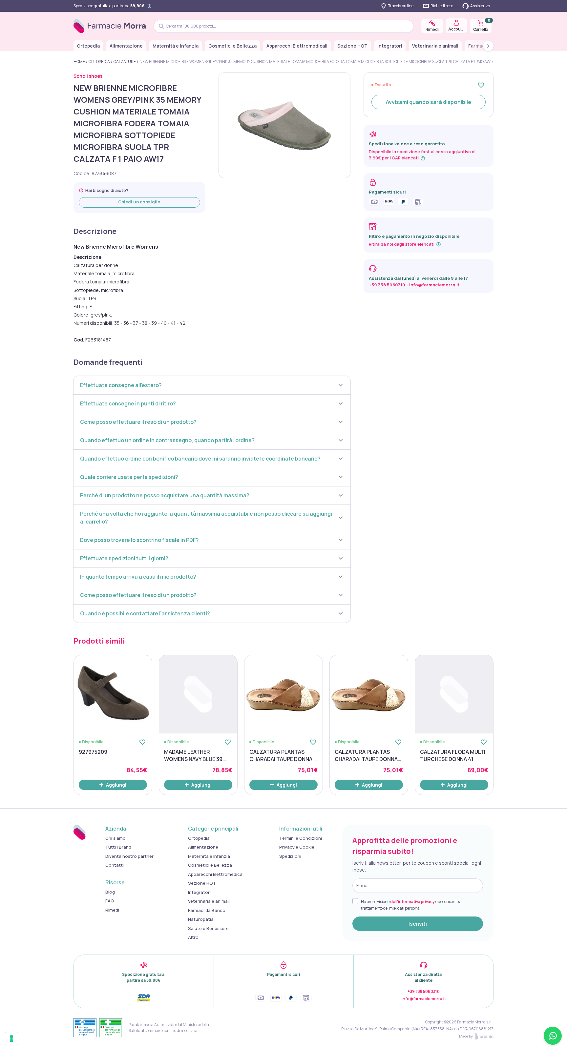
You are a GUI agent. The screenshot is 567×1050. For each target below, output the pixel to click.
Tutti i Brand (118, 847)
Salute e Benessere (208, 928)
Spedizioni (290, 856)
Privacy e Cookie (296, 847)
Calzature (125, 61)
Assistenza (480, 6)
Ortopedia (88, 46)
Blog (110, 892)
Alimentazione (126, 46)
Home (79, 61)
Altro (193, 937)
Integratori (389, 46)
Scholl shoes (88, 76)
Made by (466, 1036)
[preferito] (481, 85)
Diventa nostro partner (129, 856)
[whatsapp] (553, 1036)
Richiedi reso (441, 6)
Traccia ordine (400, 6)
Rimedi (112, 910)
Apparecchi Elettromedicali (296, 46)
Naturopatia (201, 919)
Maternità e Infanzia (176, 46)
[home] (110, 26)
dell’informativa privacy (412, 901)
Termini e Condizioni (300, 838)
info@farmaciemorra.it (434, 285)
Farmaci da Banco (206, 910)
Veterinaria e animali (435, 46)
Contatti (114, 865)
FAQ (109, 901)
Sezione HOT (352, 46)
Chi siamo (115, 838)
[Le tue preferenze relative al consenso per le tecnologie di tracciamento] (11, 1038)
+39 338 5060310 (387, 285)
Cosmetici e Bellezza (232, 46)
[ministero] (85, 1027)
